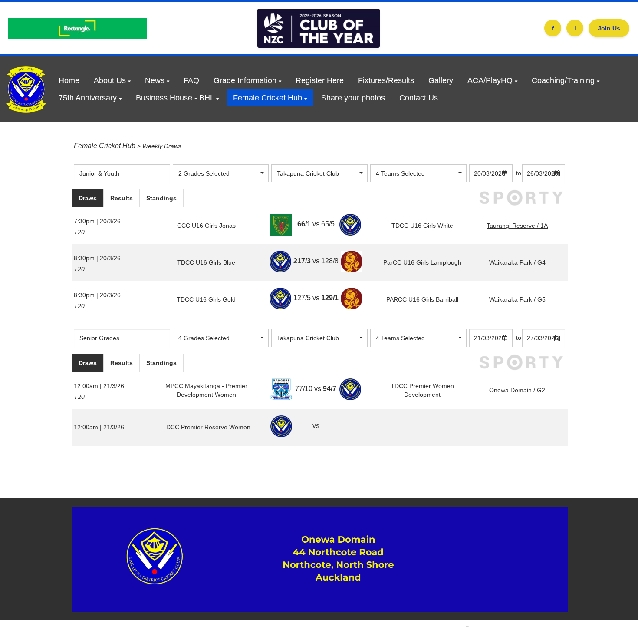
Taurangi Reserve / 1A (517, 225)
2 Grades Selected (204, 173)
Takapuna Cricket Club (308, 173)
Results (121, 198)
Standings (161, 198)
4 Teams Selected (400, 173)
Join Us (609, 28)
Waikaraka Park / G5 (517, 299)
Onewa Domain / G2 (517, 390)
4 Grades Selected (204, 338)
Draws (88, 198)
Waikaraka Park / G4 (517, 262)
